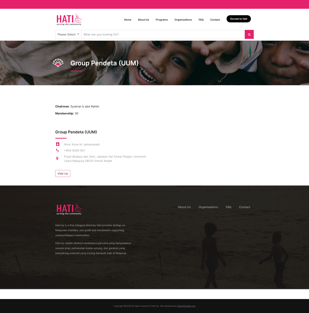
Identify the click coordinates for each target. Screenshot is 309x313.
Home (127, 19)
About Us (143, 19)
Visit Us (63, 173)
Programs (162, 19)
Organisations (183, 19)
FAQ (201, 19)
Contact (215, 19)
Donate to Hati (238, 18)
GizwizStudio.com (186, 306)
